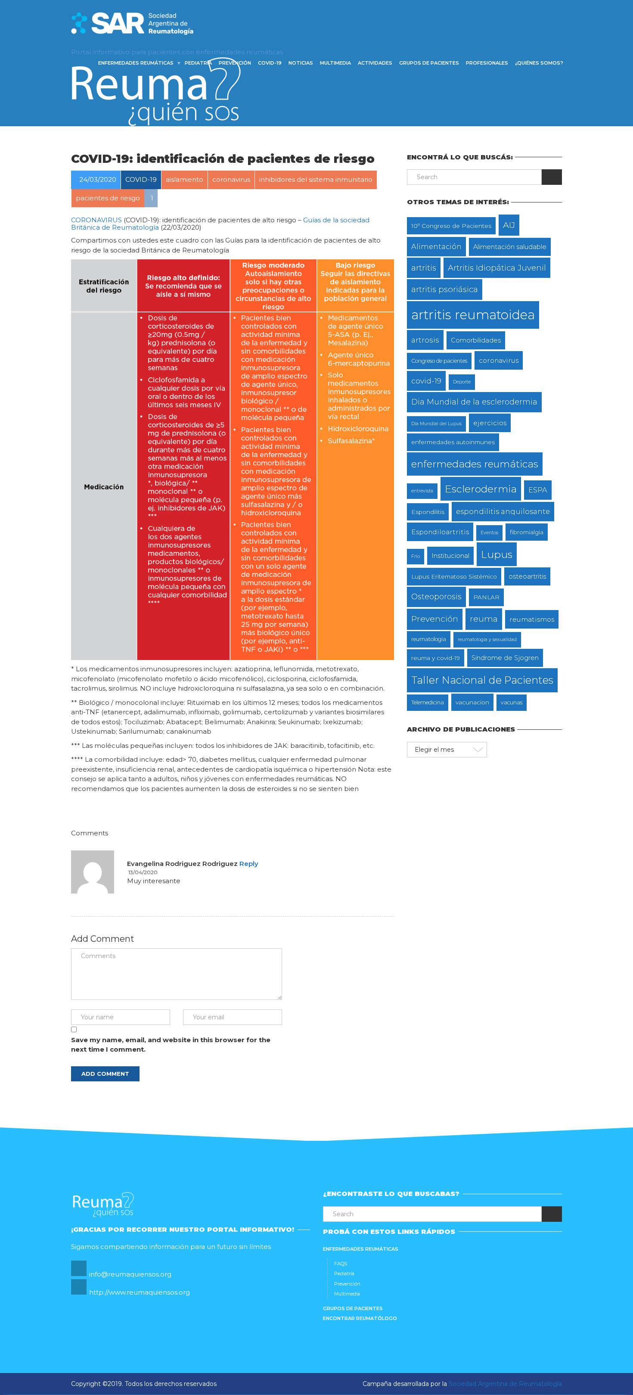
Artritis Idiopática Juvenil (497, 268)
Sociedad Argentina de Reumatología (505, 1384)
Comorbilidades (476, 340)
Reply (248, 863)
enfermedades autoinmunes (453, 442)
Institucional (450, 556)
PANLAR (486, 597)
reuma (484, 618)
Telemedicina (427, 702)
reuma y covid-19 (435, 657)
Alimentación (436, 246)
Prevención (235, 63)
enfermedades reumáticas (474, 464)
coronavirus (498, 360)
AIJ (509, 225)
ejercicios (489, 423)
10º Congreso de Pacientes (451, 225)
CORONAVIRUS (96, 220)
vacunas (511, 702)
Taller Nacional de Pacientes (482, 680)
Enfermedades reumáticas (136, 63)
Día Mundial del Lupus (436, 424)
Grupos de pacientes (429, 63)
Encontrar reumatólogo (360, 1318)
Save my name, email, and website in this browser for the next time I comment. (170, 1045)
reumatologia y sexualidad (487, 639)
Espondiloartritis (440, 532)
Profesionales (487, 63)
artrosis (425, 339)
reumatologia (428, 639)
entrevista (422, 491)
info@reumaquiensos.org (130, 1274)
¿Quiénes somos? (539, 63)
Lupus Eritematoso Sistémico (454, 576)
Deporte (462, 382)
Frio (415, 556)
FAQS (340, 1264)
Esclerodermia (481, 489)
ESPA (537, 490)
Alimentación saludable (509, 247)
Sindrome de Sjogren (505, 658)
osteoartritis (527, 576)
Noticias (301, 63)
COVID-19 (270, 63)
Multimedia (335, 63)
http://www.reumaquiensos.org (139, 1292)
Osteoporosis (436, 596)
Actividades (375, 63)
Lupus (496, 554)
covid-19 (426, 380)
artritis (423, 268)
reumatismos (531, 619)
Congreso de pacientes (439, 361)
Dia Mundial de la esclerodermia (474, 401)
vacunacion (472, 702)
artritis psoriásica (444, 289)
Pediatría (198, 63)
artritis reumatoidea (473, 314)
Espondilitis (427, 511)
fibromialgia (526, 532)
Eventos (489, 533)
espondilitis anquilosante (503, 511)
